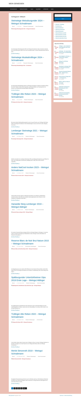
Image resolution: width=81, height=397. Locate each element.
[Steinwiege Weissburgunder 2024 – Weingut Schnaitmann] (30, 38)
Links (52, 9)
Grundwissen (13, 9)
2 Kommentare (39, 319)
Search (63, 18)
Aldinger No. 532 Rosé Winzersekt (63, 62)
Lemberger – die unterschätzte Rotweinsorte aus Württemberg (65, 52)
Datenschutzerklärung (68, 395)
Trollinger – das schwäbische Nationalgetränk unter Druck (64, 47)
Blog (32, 9)
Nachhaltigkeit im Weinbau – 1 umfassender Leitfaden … (65, 57)
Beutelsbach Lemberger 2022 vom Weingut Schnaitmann (65, 67)
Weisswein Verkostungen (28, 26)
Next (24, 388)
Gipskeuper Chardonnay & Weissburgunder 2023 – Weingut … (64, 88)
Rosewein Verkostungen (28, 63)
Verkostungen (23, 9)
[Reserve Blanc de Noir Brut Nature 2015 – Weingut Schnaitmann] (30, 258)
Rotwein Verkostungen (28, 99)
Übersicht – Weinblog (60, 24)
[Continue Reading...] (15, 53)
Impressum (62, 395)
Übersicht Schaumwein (60, 29)
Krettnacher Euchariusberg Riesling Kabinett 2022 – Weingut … (64, 94)
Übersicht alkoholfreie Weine (61, 38)
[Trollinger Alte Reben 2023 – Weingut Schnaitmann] (30, 111)
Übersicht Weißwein (59, 27)
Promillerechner (59, 26)
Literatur (45, 9)
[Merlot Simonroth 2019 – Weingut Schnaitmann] (30, 368)
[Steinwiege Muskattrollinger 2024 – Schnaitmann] (30, 74)
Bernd (13, 26)
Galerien (38, 9)
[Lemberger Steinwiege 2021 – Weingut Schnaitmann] (30, 148)
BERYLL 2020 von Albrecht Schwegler (64, 82)
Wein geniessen (16, 3)
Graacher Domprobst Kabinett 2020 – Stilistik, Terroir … (65, 72)
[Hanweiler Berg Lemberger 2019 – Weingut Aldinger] (30, 221)
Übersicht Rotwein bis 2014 (61, 36)
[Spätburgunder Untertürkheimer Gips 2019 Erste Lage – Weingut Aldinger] (30, 294)
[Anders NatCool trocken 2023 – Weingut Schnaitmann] (30, 184)
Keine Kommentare (39, 26)
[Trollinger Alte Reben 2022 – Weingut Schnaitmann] (30, 331)
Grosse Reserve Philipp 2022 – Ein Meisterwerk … (65, 77)
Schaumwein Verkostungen (30, 246)
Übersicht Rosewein (59, 31)
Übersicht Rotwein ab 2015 (61, 34)
